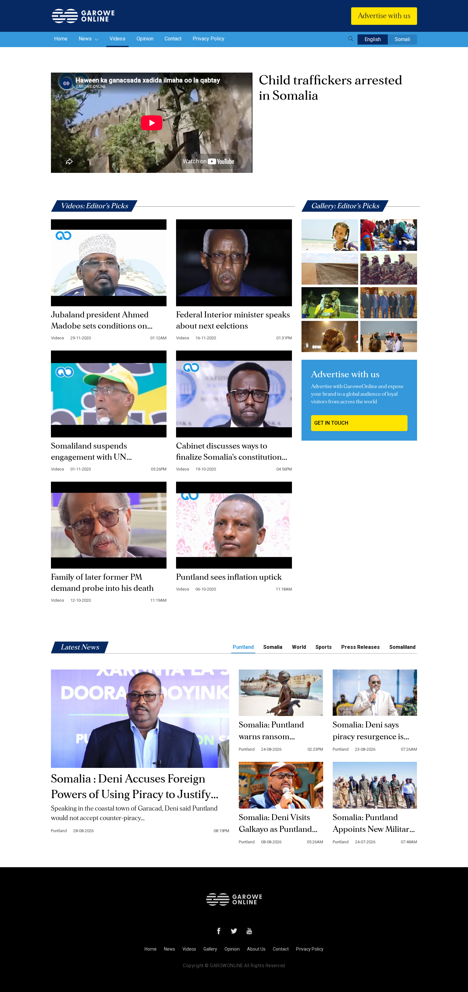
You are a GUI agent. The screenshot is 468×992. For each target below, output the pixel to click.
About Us (256, 949)
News (86, 39)
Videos (117, 39)
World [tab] (299, 647)
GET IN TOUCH (331, 423)
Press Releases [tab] (360, 647)
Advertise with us (384, 16)
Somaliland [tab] (402, 647)
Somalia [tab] (272, 647)
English (373, 39)
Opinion (145, 39)
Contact (173, 39)
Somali (402, 39)
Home (60, 39)
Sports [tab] (324, 647)
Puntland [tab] (243, 647)
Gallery (210, 949)
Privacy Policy (208, 39)
